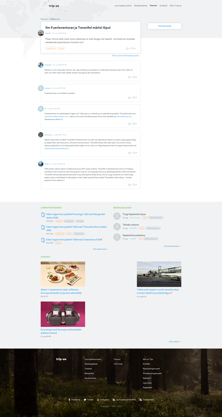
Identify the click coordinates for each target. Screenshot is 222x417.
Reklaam (147, 378)
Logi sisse (147, 383)
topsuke (48, 88)
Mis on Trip (148, 359)
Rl (45, 108)
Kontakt (146, 364)
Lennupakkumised (123, 5)
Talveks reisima (131, 224)
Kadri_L (48, 164)
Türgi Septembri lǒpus (134, 214)
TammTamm (135, 217)
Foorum (153, 5)
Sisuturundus (90, 378)
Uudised (163, 5)
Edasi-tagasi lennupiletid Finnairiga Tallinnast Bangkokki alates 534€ (75, 216)
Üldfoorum (55, 19)
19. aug (125, 239)
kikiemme (48, 135)
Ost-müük (118, 364)
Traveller (133, 239)
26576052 (133, 228)
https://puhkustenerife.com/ (57, 148)
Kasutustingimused (151, 368)
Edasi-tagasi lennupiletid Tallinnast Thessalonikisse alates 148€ (76, 228)
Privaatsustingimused (152, 373)
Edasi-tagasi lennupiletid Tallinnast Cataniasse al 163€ (74, 239)
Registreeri (147, 387)
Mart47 (48, 33)
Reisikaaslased (140, 5)
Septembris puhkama (134, 235)
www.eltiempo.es (123, 116)
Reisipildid (89, 373)
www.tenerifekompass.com (56, 116)
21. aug (125, 228)
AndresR (48, 65)
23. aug (125, 217)
